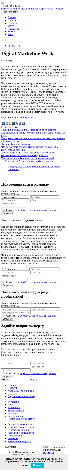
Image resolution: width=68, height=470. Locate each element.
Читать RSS (14, 45)
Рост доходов (15, 435)
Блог (10, 34)
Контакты (13, 31)
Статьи (11, 393)
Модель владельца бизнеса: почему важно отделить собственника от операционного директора (29, 154)
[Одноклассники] (10, 123)
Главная (12, 17)
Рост (10, 404)
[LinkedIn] (23, 123)
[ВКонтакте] (3, 123)
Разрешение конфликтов (21, 432)
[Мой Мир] (13, 123)
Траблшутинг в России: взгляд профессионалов (27, 161)
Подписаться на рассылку (21, 396)
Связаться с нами (10, 8)
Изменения (14, 407)
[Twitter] (7, 123)
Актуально (13, 28)
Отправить (8, 213)
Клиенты (12, 23)
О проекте (13, 20)
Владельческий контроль (21, 427)
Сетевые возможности (20, 424)
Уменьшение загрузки (19, 441)
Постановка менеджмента (22, 418)
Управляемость (16, 410)
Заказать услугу (54, 8)
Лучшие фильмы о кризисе (15, 144)
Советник (13, 438)
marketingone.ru (25, 117)
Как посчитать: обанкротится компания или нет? (27, 158)
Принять (37, 465)
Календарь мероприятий (21, 390)
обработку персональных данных (38, 210)
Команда (12, 413)
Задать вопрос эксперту (33, 8)
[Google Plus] (20, 123)
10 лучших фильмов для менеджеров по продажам (28, 129)
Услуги (11, 26)
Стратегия (13, 401)
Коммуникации (16, 416)
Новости (12, 387)
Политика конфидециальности (54, 454)
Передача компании (18, 430)
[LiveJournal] (17, 123)
